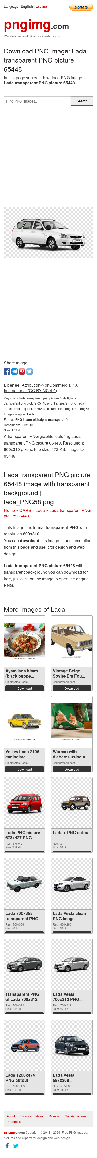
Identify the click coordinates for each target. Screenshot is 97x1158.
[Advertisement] (48, 158)
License (26, 1116)
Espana (41, 6)
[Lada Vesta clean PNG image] (72, 883)
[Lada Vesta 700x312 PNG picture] (72, 964)
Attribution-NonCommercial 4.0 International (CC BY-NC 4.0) (41, 387)
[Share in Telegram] (14, 371)
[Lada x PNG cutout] (72, 803)
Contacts (14, 1121)
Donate (54, 1116)
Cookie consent (76, 1116)
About (11, 1116)
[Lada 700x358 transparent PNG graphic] (24, 883)
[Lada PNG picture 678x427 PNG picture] (24, 803)
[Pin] (22, 371)
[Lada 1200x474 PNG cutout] (24, 1045)
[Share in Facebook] (7, 371)
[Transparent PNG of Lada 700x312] (24, 964)
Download (24, 688)
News (39, 1116)
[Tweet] (29, 371)
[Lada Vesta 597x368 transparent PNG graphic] (72, 1045)
